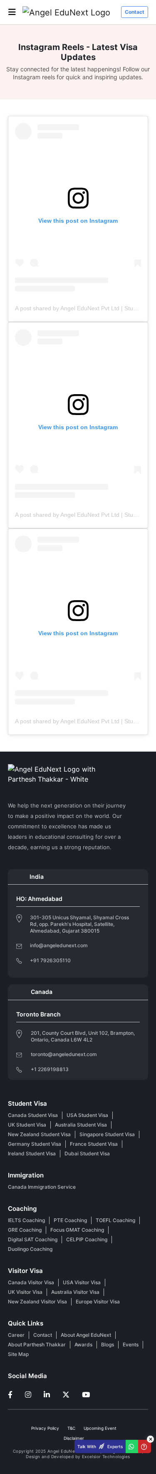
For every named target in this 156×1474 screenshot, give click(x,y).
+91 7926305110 (50, 960)
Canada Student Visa (33, 1115)
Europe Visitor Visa (98, 1301)
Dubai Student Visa (87, 1153)
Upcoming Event (100, 1428)
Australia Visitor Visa (75, 1292)
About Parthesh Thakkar (37, 1344)
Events (131, 1344)
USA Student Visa (87, 1115)
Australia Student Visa (81, 1125)
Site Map (18, 1354)
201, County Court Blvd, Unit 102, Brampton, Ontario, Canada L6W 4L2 (83, 1036)
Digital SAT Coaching (32, 1239)
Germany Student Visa (34, 1144)
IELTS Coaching (26, 1220)
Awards (83, 1344)
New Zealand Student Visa (39, 1134)
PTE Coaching (70, 1220)
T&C (71, 1428)
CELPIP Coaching (86, 1239)
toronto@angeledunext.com (64, 1054)
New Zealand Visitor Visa (37, 1301)
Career (16, 1335)
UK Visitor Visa (25, 1292)
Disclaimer (74, 1438)
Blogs (107, 1344)
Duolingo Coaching (30, 1249)
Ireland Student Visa (32, 1153)
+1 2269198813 (50, 1069)
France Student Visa (94, 1144)
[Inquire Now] (144, 1446)
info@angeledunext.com (59, 945)
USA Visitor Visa (82, 1282)
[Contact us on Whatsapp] (132, 1446)
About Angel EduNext (86, 1335)
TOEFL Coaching (115, 1220)
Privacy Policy (45, 1428)
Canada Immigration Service (42, 1187)
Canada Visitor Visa (31, 1282)
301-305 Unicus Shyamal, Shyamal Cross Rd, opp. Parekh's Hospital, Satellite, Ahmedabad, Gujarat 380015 (79, 924)
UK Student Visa (27, 1125)
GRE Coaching (25, 1230)
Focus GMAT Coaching (77, 1230)
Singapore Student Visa (107, 1134)
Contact (134, 12)
